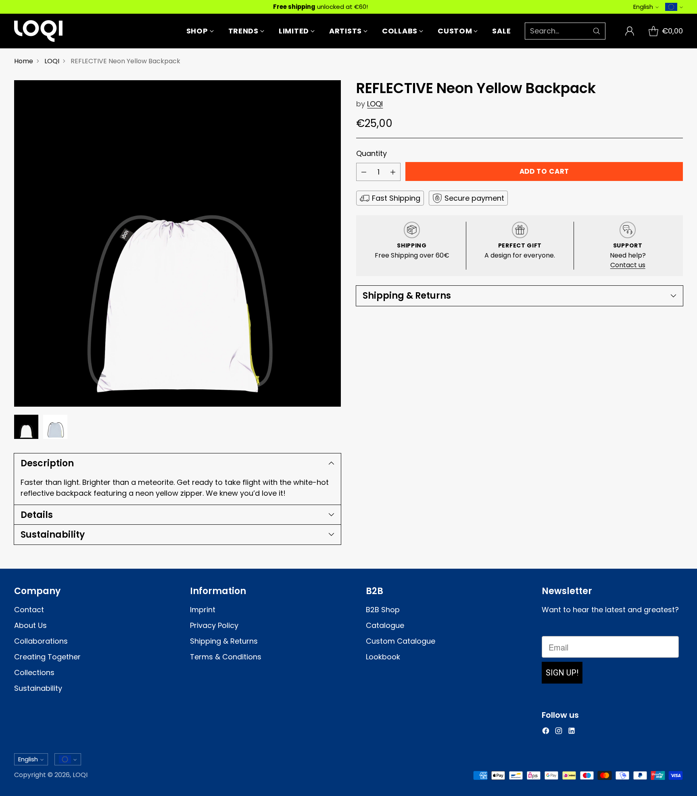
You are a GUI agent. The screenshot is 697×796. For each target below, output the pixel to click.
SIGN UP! (562, 673)
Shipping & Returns (224, 641)
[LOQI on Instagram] (558, 732)
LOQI (51, 61)
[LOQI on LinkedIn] (571, 732)
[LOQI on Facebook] (546, 732)
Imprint (202, 610)
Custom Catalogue (400, 641)
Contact (29, 610)
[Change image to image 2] (55, 427)
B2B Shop (383, 610)
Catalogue (385, 625)
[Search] (596, 31)
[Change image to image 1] (26, 427)
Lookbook (383, 657)
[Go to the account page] (629, 31)
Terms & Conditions (225, 657)
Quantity (371, 153)
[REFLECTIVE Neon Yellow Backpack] (177, 243)
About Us (30, 625)
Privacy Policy (214, 625)
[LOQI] (38, 31)
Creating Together (47, 657)
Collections (34, 672)
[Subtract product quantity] (364, 172)
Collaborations (41, 641)
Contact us (627, 265)
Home (23, 61)
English (643, 6)
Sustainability (38, 688)
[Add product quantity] (393, 172)
